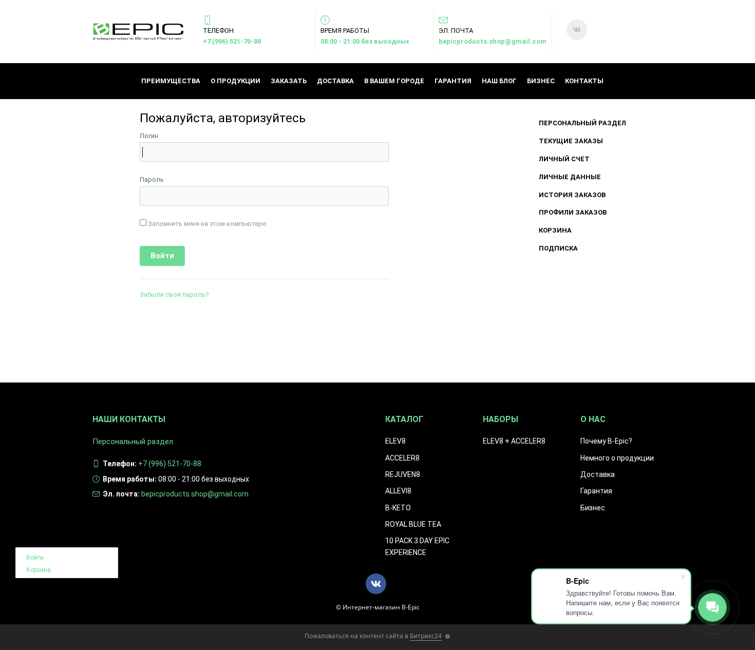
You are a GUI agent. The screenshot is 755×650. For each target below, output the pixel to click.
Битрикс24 (426, 636)
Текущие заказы (571, 141)
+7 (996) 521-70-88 (232, 41)
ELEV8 (395, 441)
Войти (35, 557)
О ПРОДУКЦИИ (235, 81)
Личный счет (564, 159)
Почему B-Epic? (606, 441)
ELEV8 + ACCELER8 (514, 441)
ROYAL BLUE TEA (413, 524)
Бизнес (541, 81)
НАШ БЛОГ (499, 81)
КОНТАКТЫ (584, 81)
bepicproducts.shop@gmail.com (492, 41)
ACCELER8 (402, 458)
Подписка (558, 248)
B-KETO (398, 508)
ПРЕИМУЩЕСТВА (170, 81)
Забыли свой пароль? (174, 294)
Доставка (335, 81)
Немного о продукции (617, 458)
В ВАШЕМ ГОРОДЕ (394, 81)
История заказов (572, 195)
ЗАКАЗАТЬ (289, 81)
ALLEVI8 (398, 491)
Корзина (555, 230)
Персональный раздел (582, 123)
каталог (404, 419)
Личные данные (570, 177)
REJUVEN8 (402, 474)
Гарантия (453, 81)
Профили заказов (573, 212)
